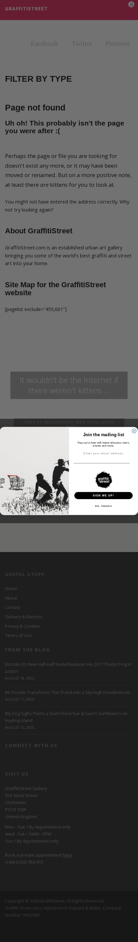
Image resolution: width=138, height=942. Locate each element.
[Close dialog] (134, 431)
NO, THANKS (103, 506)
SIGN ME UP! (103, 495)
